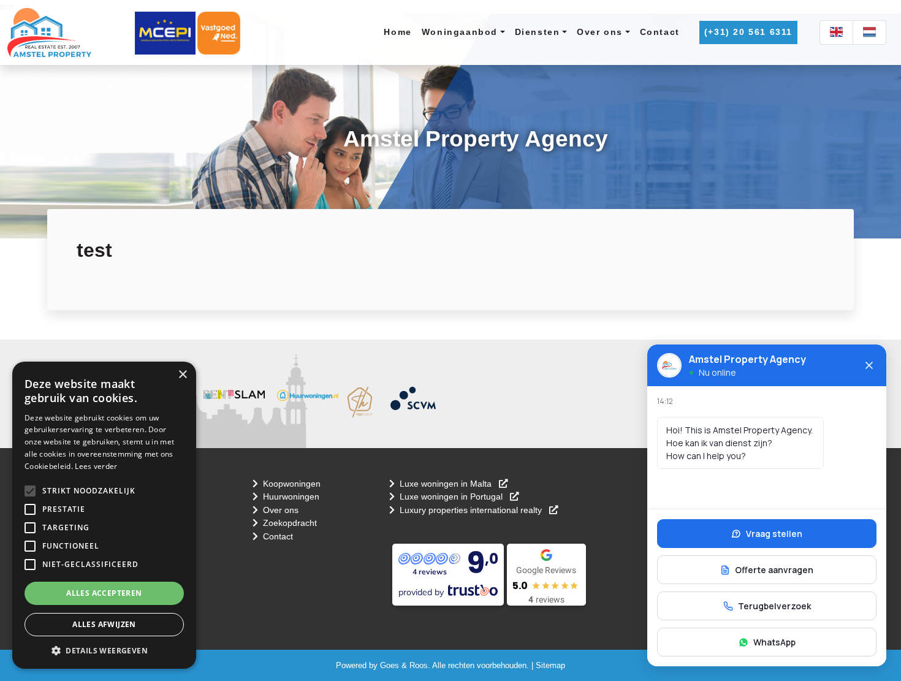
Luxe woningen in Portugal (452, 496)
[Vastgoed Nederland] (218, 32)
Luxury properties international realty (472, 510)
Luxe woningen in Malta (447, 484)
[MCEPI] (165, 32)
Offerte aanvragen (774, 570)
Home (397, 32)
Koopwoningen (292, 484)
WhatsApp (774, 642)
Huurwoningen (291, 496)
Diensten (537, 32)
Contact (660, 32)
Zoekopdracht (290, 523)
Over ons (600, 32)
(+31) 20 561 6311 (748, 32)
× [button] (182, 374)
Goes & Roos (404, 665)
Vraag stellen (774, 533)
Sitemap (550, 665)
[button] (30, 491)
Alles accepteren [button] (104, 593)
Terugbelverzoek (774, 606)
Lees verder (96, 466)
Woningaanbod (460, 32)
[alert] (104, 515)
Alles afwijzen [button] (104, 624)
